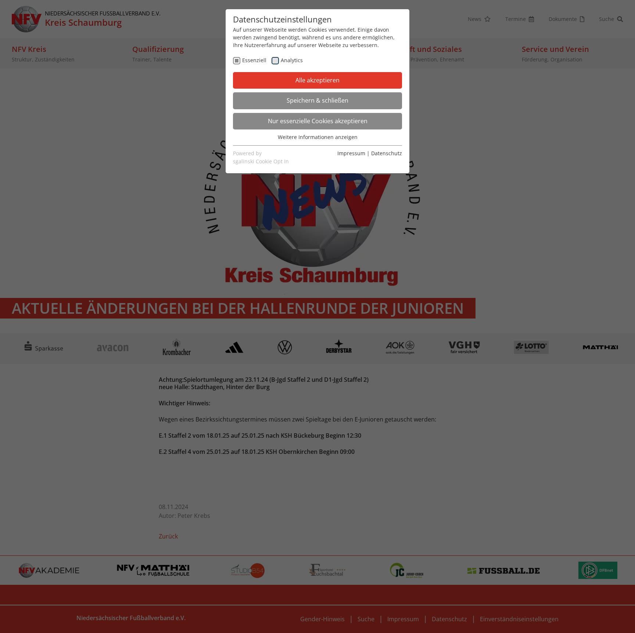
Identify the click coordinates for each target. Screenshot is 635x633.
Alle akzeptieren (317, 80)
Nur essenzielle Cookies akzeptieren (317, 121)
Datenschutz (386, 153)
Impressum (351, 153)
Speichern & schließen (317, 100)
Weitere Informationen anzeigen (318, 137)
